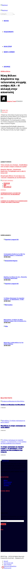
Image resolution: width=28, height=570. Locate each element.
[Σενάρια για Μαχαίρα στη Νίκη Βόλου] (12, 401)
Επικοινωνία (7, 568)
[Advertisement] (14, 146)
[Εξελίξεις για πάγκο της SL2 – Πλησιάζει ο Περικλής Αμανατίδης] (15, 267)
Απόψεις (7, 66)
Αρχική (6, 561)
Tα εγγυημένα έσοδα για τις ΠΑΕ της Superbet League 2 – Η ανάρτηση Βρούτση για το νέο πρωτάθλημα (14, 254)
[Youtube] (1, 505)
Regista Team (11, 101)
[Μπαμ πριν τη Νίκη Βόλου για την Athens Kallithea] (15, 333)
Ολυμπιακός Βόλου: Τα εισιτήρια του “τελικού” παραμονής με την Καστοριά (13, 176)
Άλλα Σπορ (8, 46)
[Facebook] (1, 494)
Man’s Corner (9, 52)
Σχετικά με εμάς (8, 563)
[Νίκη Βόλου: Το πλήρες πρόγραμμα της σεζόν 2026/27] (14, 422)
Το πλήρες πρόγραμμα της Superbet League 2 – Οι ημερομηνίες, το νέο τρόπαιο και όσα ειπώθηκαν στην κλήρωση (14, 298)
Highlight (7, 183)
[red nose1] (4, 112)
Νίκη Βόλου (6, 71)
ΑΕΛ (2, 71)
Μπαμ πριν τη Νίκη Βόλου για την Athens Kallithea (13, 343)
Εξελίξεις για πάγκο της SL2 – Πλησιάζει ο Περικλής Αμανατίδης (15, 277)
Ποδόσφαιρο (8, 32)
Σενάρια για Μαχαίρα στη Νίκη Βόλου (13, 404)
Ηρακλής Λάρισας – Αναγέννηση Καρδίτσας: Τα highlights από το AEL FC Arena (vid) (13, 171)
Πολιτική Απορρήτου (10, 566)
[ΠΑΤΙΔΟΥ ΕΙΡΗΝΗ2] (7, 180)
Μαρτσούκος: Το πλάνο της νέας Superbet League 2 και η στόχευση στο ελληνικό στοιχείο (15, 320)
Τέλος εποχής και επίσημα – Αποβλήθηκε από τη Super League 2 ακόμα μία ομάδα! (14, 165)
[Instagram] (1, 501)
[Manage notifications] (3, 567)
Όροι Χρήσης (8, 564)
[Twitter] (1, 498)
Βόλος (6, 21)
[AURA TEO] (4, 110)
